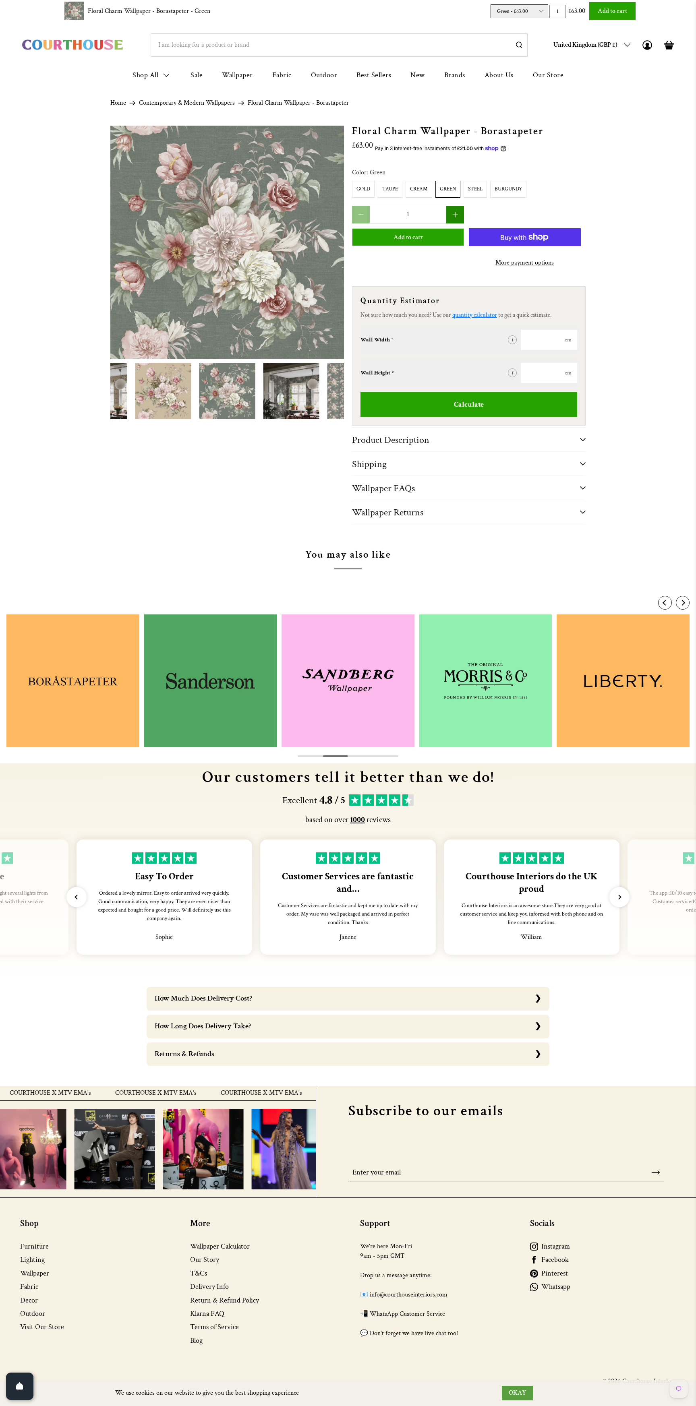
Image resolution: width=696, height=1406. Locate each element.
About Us (499, 75)
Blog (196, 1340)
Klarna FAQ (207, 1313)
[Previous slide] (665, 603)
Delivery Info (209, 1286)
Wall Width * (377, 339)
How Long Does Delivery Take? (203, 1026)
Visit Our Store (42, 1327)
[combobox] (339, 45)
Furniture (34, 1246)
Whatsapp (555, 1286)
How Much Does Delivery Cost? (203, 998)
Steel (475, 189)
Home (118, 103)
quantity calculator (474, 315)
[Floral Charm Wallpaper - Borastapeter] (227, 242)
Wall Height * (377, 372)
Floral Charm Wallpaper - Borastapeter (149, 11)
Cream (419, 189)
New (417, 75)
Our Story (204, 1259)
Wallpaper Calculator (220, 1246)
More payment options (524, 262)
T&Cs (198, 1273)
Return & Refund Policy (224, 1300)
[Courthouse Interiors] (72, 45)
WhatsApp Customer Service (407, 1314)
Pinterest (554, 1273)
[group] (72, 680)
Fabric (282, 75)
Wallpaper (237, 75)
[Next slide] (683, 603)
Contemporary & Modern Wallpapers (187, 103)
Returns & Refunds (184, 1054)
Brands (454, 75)
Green (448, 189)
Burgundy (508, 189)
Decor (29, 1300)
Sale (197, 75)
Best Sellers (373, 75)
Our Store (548, 75)
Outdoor (324, 75)
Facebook (555, 1259)
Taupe (390, 189)
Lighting (32, 1259)
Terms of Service (214, 1327)
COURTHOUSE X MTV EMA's (122, 1093)
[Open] (19, 1386)
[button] (76, 897)
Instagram (555, 1246)
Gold (363, 189)
